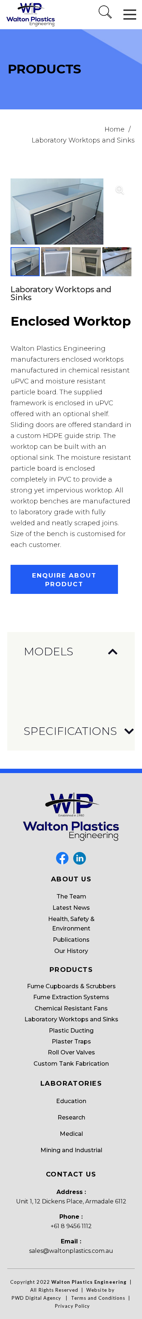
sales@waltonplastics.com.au (71, 1250)
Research (71, 1117)
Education (71, 1101)
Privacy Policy (72, 1306)
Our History (71, 951)
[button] (105, 20)
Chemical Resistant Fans (71, 1008)
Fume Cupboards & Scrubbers (71, 986)
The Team (71, 896)
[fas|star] (62, 858)
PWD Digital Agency (37, 1298)
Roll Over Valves (71, 1052)
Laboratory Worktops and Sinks (83, 140)
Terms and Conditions (98, 1298)
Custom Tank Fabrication (71, 1063)
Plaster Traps (71, 1041)
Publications (71, 939)
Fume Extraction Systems (71, 997)
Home (114, 129)
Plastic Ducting (71, 1030)
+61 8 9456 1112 (71, 1226)
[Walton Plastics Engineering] (31, 15)
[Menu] (130, 14)
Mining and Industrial (71, 1150)
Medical (71, 1133)
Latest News (71, 907)
